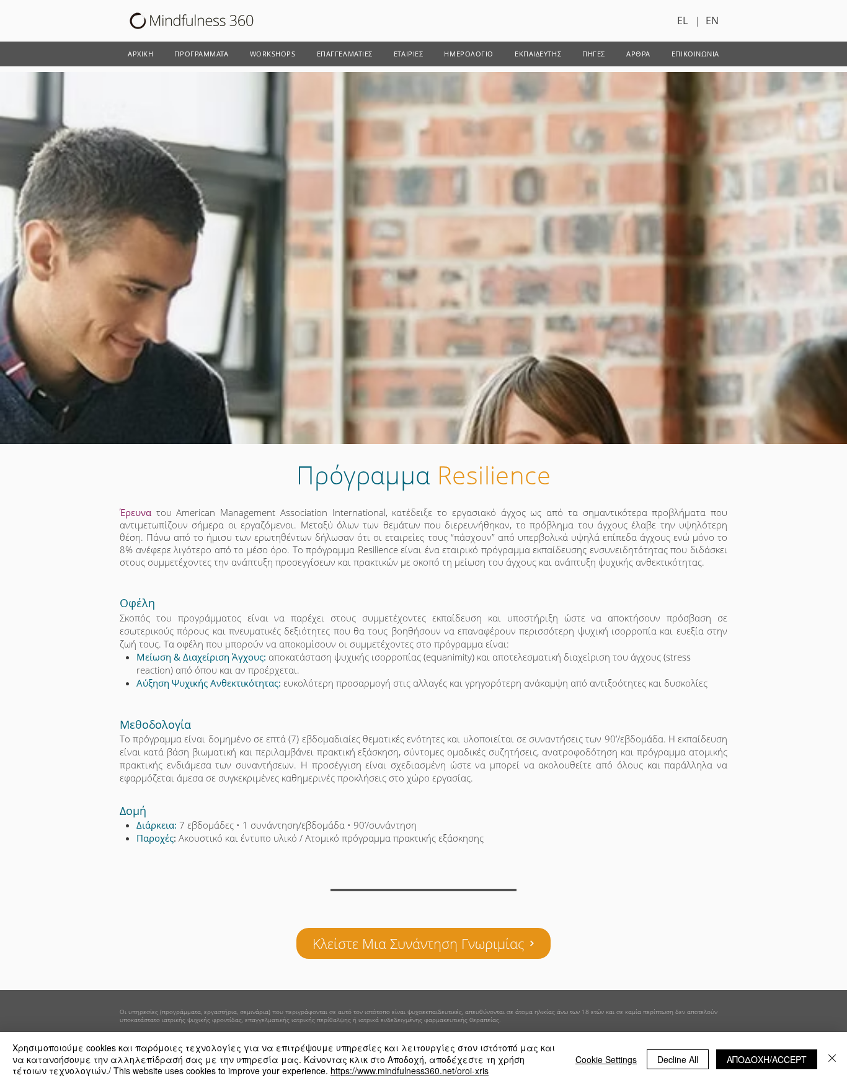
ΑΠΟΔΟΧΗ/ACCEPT (767, 1059)
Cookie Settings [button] (606, 1059)
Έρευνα (135, 512)
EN (712, 20)
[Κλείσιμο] (832, 1059)
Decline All (677, 1059)
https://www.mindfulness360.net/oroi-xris (409, 1070)
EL (686, 20)
